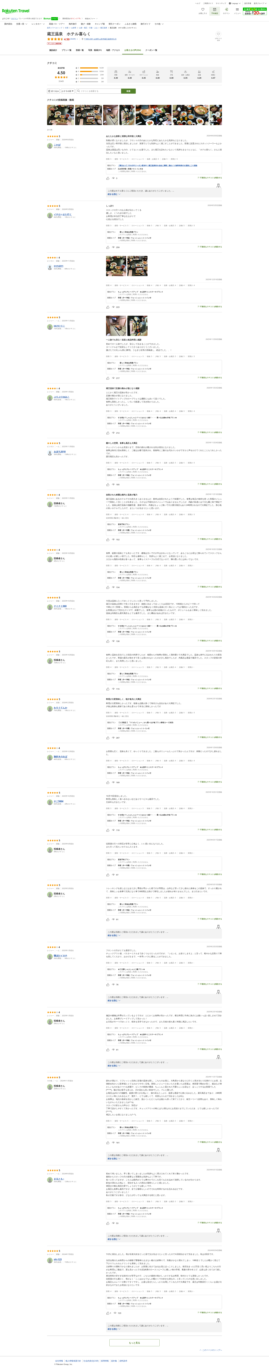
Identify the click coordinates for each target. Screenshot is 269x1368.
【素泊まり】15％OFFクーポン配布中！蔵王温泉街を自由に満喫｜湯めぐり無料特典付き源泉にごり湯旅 (157, 165)
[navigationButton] (217, 114)
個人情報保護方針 (73, 1361)
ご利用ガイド (208, 3)
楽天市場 (247, 3)
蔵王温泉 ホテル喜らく (69, 33)
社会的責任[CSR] (91, 1361)
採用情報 (105, 1361)
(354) (132, 50)
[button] (60, 115)
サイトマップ (221, 3)
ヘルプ (197, 3)
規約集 (114, 1361)
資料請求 (123, 1361)
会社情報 (59, 1361)
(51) (95, 50)
